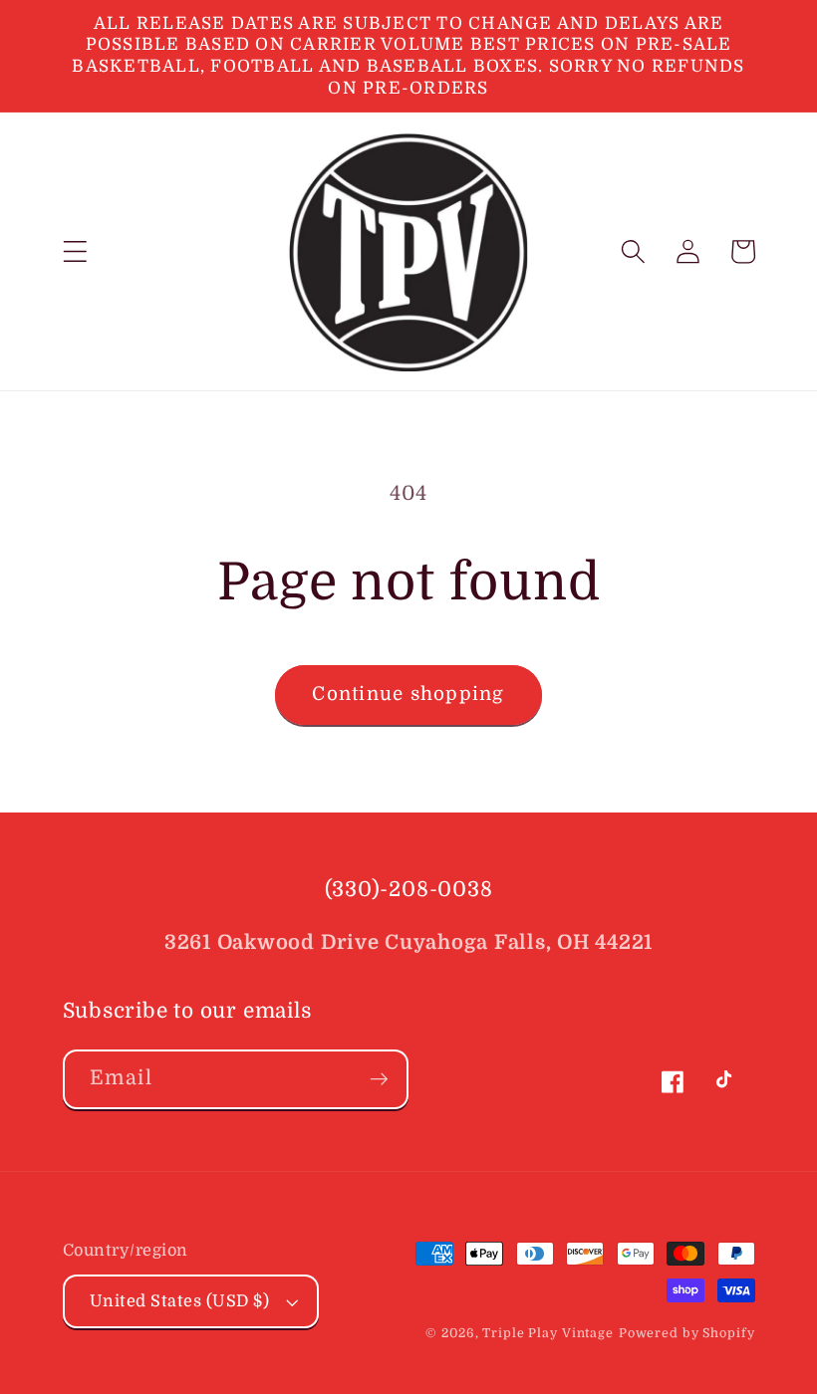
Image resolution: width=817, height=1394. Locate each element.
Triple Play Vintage (548, 1333)
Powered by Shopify (687, 1333)
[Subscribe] (379, 1079)
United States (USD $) (180, 1300)
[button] (75, 251)
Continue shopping (408, 694)
